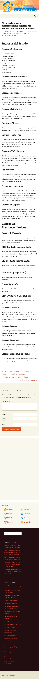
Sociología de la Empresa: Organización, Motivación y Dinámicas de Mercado (12, 564)
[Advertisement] (26, 63)
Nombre (5, 414)
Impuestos (5, 33)
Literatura (27, 514)
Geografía (10, 514)
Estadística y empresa (10, 641)
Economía (20, 31)
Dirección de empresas (10, 603)
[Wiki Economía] (19, 7)
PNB (15, 35)
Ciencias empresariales (10, 600)
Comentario (6, 401)
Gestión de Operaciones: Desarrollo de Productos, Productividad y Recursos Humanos (12, 552)
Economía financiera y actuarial (12, 624)
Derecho (10, 522)
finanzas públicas (32, 31)
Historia (9, 518)
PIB (12, 35)
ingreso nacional (13, 33)
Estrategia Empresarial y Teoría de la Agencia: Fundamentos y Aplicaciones (12, 571)
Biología (26, 510)
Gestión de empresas (10, 644)
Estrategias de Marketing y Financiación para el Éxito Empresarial (20, 378)
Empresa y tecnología (10, 635)
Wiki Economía (7, 675)
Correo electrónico (6, 419)
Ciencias (10, 510)
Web (3, 425)
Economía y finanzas (9, 627)
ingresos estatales (24, 33)
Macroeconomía (6, 35)
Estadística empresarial (10, 638)
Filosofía (27, 518)
